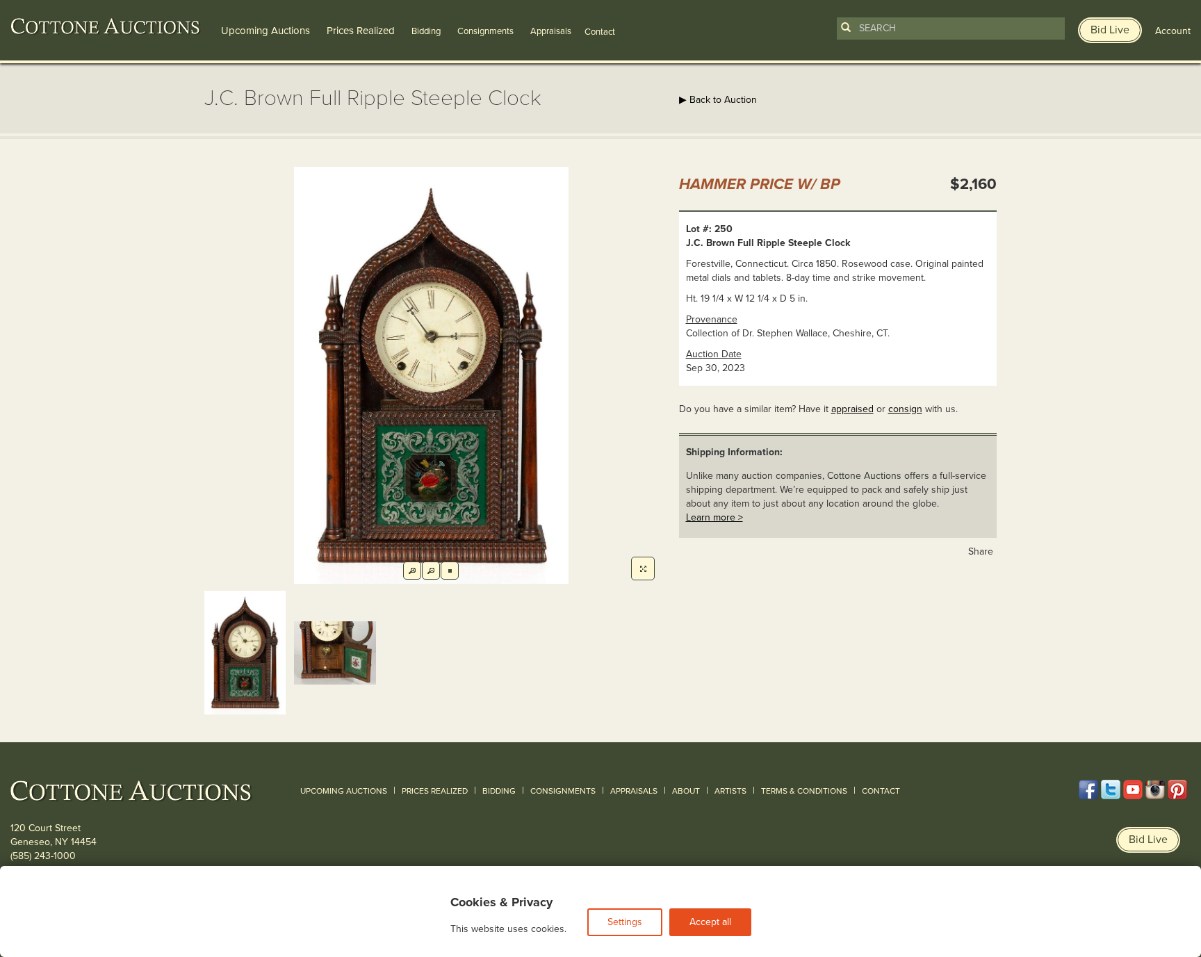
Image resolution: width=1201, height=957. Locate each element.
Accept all (710, 922)
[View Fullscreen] (643, 568)
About (686, 791)
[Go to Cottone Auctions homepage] (105, 26)
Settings (624, 922)
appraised (852, 409)
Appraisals (550, 31)
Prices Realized (361, 30)
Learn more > (714, 517)
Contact (881, 791)
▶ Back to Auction (718, 100)
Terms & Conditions (804, 791)
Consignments (485, 31)
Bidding (426, 31)
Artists (730, 791)
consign (905, 409)
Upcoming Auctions (265, 30)
